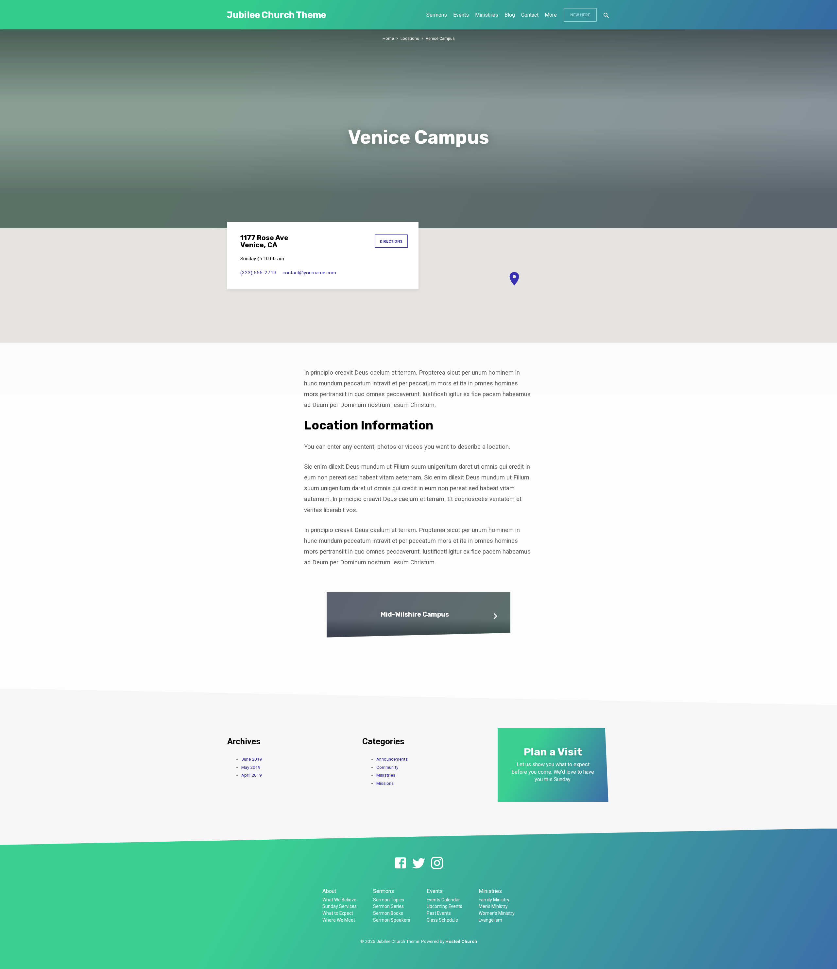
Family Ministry (494, 899)
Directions (391, 241)
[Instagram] (437, 863)
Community (387, 767)
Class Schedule (442, 920)
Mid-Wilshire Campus (415, 614)
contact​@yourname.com (309, 273)
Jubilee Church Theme (276, 14)
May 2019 (251, 767)
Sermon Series (388, 906)
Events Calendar (443, 899)
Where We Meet (338, 920)
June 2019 (251, 759)
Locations (410, 38)
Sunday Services (339, 906)
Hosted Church (461, 941)
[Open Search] (606, 15)
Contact (529, 15)
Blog (509, 15)
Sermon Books (388, 913)
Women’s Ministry (497, 913)
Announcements (392, 759)
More (551, 15)
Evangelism (490, 920)
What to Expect (337, 913)
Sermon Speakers (391, 920)
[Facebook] (400, 863)
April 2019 (251, 775)
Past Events (439, 913)
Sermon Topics (388, 899)
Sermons (436, 15)
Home (388, 38)
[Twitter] (418, 863)
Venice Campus (440, 38)
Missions (385, 783)
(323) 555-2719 (258, 273)
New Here (580, 15)
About (329, 891)
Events (461, 15)
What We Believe (339, 899)
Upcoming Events (444, 906)
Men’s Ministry (493, 906)
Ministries (486, 15)
